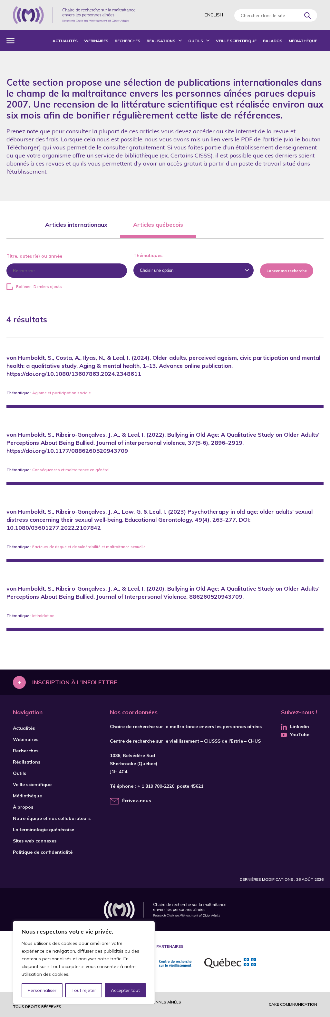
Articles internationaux (76, 224)
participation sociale (71, 392)
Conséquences (46, 469)
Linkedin (299, 726)
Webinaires (96, 40)
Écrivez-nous (136, 800)
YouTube (299, 734)
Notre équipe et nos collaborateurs (52, 818)
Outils (195, 40)
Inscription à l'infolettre (74, 682)
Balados (272, 40)
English (214, 15)
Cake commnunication (293, 1004)
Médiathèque (303, 40)
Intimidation (43, 615)
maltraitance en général (87, 469)
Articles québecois (158, 224)
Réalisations (161, 40)
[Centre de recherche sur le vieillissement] (164, 964)
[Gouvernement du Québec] (230, 963)
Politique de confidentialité (43, 852)
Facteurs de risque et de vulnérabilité (66, 546)
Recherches (127, 40)
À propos (23, 807)
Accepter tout (125, 990)
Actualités (65, 40)
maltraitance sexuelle (126, 546)
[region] (84, 962)
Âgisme (39, 392)
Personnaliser (42, 990)
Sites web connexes (34, 841)
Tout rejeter (84, 990)
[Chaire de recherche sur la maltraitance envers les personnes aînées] (74, 15)
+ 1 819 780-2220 (155, 786)
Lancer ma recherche (287, 270)
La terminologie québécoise (43, 829)
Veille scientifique (236, 40)
